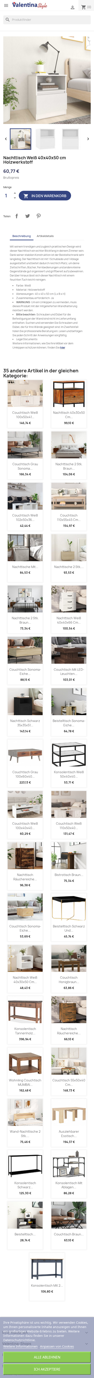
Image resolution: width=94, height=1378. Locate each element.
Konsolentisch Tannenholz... (25, 1031)
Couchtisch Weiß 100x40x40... (25, 825)
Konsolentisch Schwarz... (25, 1185)
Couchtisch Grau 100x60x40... (25, 774)
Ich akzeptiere (47, 1369)
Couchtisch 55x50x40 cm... (68, 1082)
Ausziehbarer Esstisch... (69, 1133)
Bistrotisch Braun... (69, 875)
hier (62, 347)
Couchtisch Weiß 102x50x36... (25, 517)
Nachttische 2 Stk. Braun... (69, 466)
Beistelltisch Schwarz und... (69, 928)
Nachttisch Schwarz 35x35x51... (25, 723)
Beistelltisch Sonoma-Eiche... (69, 723)
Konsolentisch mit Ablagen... (69, 1185)
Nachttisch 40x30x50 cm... (69, 414)
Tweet (27, 216)
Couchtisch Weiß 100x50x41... (25, 414)
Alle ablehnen (47, 1357)
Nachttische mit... (25, 567)
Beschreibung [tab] (21, 236)
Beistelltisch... (25, 1234)
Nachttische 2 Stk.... (69, 567)
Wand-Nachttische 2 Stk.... (25, 1133)
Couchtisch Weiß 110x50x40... (69, 825)
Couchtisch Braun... (69, 1234)
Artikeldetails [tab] (45, 236)
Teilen (16, 216)
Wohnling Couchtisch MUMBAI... (25, 1082)
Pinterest (38, 216)
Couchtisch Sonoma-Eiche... (25, 671)
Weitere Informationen (20, 1346)
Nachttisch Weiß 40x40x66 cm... (69, 620)
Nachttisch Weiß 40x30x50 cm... (25, 979)
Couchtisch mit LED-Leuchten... (69, 671)
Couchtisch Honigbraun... (69, 979)
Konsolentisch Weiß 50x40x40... (69, 774)
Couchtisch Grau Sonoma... (25, 466)
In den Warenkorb (44, 196)
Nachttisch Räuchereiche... (25, 877)
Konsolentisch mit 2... (47, 1285)
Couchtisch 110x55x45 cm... (69, 517)
